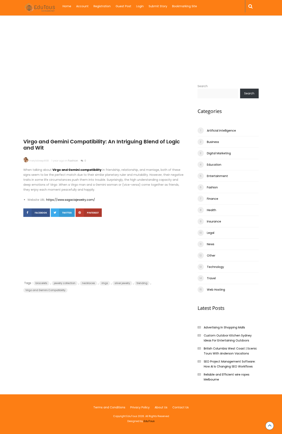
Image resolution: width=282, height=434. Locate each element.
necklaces (88, 283)
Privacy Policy (140, 407)
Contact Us (180, 407)
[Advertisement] (141, 55)
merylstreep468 (39, 160)
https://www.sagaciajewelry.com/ (70, 200)
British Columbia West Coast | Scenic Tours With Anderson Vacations (230, 351)
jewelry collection (64, 283)
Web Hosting (216, 290)
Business (213, 142)
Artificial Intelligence (221, 130)
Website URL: (36, 200)
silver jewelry (122, 283)
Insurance (214, 221)
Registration (102, 6)
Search (203, 86)
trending (142, 283)
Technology (215, 267)
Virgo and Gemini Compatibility (45, 290)
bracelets (41, 283)
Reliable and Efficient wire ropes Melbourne (226, 377)
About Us (161, 407)
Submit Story (158, 6)
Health (211, 210)
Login (140, 6)
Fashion (73, 160)
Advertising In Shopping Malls (224, 327)
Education (214, 165)
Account (82, 6)
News (210, 244)
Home (67, 6)
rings (105, 283)
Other (211, 255)
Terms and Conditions (109, 407)
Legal (210, 233)
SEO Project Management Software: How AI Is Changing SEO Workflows (229, 364)
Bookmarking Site (184, 6)
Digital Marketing (219, 153)
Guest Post (123, 6)
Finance (212, 199)
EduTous (149, 421)
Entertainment (217, 176)
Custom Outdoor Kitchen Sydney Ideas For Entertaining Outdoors (228, 337)
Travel (211, 278)
